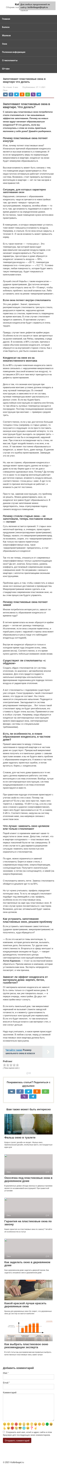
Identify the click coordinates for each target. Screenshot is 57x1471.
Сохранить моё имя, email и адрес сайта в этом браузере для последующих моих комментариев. (27, 1433)
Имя (6, 1372)
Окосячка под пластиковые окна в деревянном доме (28, 1179)
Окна (4, 44)
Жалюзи (6, 35)
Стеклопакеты (10, 60)
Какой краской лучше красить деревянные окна (25, 1304)
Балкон (6, 27)
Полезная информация (13, 52)
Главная (6, 19)
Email (6, 1382)
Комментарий (9, 1392)
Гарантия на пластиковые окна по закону (28, 1222)
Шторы (6, 68)
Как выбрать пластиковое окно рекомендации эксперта (26, 1345)
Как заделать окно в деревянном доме (27, 1263)
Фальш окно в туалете (20, 1137)
